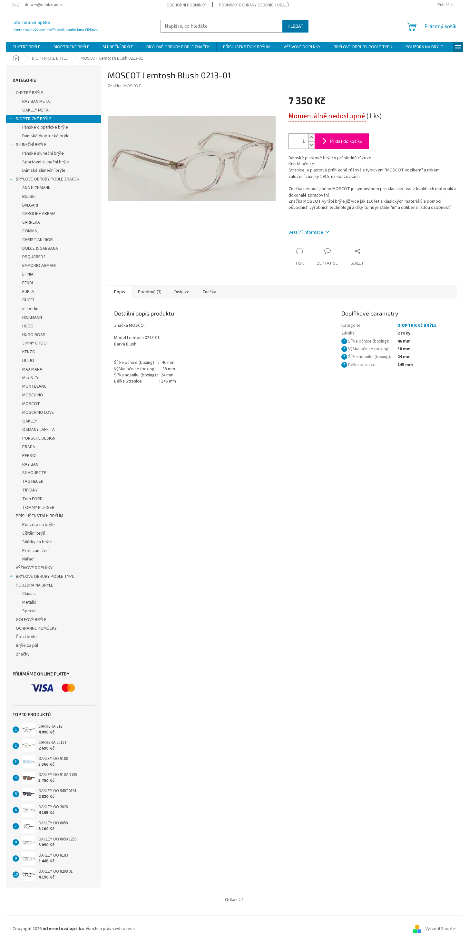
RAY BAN (30, 464)
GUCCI (28, 300)
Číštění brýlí (33, 533)
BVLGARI (30, 205)
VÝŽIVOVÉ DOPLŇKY (34, 568)
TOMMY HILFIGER (38, 507)
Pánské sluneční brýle (43, 153)
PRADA (28, 447)
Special (29, 611)
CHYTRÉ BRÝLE (30, 93)
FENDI (27, 283)
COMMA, (30, 231)
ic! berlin (30, 309)
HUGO (28, 326)
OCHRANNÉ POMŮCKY (36, 628)
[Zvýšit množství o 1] (311, 137)
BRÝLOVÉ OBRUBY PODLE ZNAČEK (47, 179)
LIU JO (28, 360)
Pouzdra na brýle (38, 524)
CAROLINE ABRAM (38, 213)
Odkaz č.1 (234, 900)
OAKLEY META (35, 110)
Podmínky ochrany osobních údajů (254, 5)
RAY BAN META (36, 101)
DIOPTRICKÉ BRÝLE (34, 119)
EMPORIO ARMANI (39, 265)
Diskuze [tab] (182, 292)
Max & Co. (31, 378)
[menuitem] (26, 47)
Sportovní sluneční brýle (45, 162)
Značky (23, 654)
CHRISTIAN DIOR (37, 240)
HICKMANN (32, 317)
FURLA (28, 291)
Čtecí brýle (26, 637)
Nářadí (28, 559)
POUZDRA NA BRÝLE (34, 585)
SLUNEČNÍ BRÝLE (31, 144)
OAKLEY (29, 421)
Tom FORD (32, 499)
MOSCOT (31, 404)
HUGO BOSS (33, 335)
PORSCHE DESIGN (38, 438)
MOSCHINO (32, 395)
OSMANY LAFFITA (38, 429)
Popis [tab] (119, 292)
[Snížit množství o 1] (311, 145)
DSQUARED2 (33, 257)
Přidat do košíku (346, 141)
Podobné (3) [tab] (149, 292)
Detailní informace (305, 232)
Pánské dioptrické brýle (45, 127)
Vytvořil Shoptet (441, 929)
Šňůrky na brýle (37, 542)
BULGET (29, 196)
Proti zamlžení (36, 551)
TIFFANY (30, 490)
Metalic (29, 602)
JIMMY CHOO (34, 343)
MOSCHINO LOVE (38, 412)
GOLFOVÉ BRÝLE (31, 620)
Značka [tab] (209, 292)
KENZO (28, 352)
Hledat (295, 26)
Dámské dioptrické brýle (46, 136)
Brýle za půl (27, 645)
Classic (29, 593)
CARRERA (31, 222)
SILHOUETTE (34, 473)
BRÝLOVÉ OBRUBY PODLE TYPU (45, 576)
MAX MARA (32, 369)
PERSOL (29, 455)
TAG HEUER (33, 481)
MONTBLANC (34, 386)
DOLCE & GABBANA (40, 248)
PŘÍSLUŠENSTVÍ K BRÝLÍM (39, 516)
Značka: (124, 86)
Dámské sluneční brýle (43, 170)
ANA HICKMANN (36, 188)
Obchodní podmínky (186, 5)
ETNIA (28, 274)
